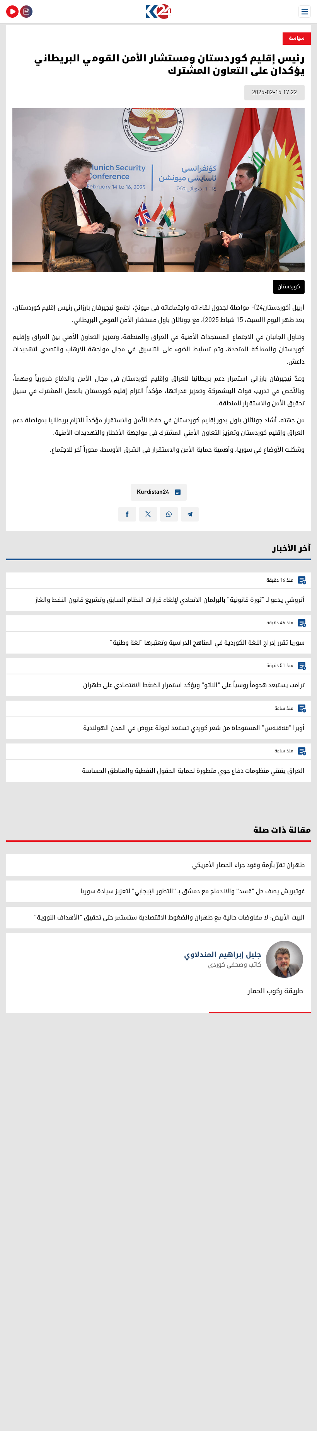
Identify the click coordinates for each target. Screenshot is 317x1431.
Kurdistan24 (153, 492)
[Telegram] (190, 514)
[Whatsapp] (169, 514)
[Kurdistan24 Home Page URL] (158, 11)
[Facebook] (127, 514)
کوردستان (289, 286)
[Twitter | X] (148, 514)
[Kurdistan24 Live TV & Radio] (12, 11)
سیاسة (297, 38)
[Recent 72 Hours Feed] (26, 11)
